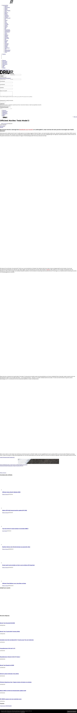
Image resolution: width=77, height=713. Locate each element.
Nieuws (3, 67)
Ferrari (6, 20)
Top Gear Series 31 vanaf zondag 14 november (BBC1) (15, 528)
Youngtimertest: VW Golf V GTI (7, 648)
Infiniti (6, 25)
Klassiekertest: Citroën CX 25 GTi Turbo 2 (10, 656)
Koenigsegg (7, 29)
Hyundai (6, 24)
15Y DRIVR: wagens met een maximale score (10, 699)
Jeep (6, 27)
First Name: (2, 81)
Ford (6, 22)
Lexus (6, 32)
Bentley (6, 12)
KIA (5, 28)
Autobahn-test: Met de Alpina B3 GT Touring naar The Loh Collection (17, 639)
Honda (6, 23)
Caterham (7, 15)
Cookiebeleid (22, 711)
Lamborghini (7, 30)
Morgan (6, 40)
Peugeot (7, 43)
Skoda (6, 46)
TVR (5, 48)
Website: (2, 87)
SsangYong (7, 47)
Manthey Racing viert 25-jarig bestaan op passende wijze (16, 546)
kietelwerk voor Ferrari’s (26, 129)
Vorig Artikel (3, 464)
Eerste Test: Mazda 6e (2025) (7, 665)
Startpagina (2, 126)
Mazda (6, 36)
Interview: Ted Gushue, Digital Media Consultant (16, 464)
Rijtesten (4, 60)
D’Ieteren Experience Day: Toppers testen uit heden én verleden (16, 682)
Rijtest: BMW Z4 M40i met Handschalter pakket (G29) (13, 690)
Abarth (6, 6)
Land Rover (7, 31)
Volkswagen (7, 51)
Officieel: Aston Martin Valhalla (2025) (11, 492)
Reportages (4, 61)
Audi (6, 11)
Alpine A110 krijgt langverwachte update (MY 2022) (14, 510)
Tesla (10, 457)
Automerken (5, 5)
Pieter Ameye (4, 123)
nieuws (4, 457)
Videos (3, 65)
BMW (6, 13)
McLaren (6, 37)
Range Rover (7, 50)
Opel (6, 42)
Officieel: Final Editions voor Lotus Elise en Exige (14, 583)
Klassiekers (4, 63)
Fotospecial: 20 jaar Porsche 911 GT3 (15, 465)
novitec (7, 457)
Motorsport (4, 64)
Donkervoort (7, 18)
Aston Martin (7, 10)
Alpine (6, 9)
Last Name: (2, 84)
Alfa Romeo (7, 7)
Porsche (6, 44)
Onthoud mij (3, 77)
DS (5, 19)
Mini (5, 39)
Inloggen (2, 69)
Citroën (6, 17)
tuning (13, 457)
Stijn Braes (4, 530)
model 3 (1, 457)
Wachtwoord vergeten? (5, 78)
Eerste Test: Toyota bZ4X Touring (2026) (10, 631)
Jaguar (6, 26)
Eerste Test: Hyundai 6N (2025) (7, 623)
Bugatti (6, 14)
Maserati (6, 35)
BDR (3, 66)
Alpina (6, 8)
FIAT (6, 21)
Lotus (6, 34)
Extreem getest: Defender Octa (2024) (9, 673)
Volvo (6, 52)
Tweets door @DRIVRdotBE (6, 705)
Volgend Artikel (3, 465)
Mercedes (7, 38)
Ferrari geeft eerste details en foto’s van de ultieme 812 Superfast (18, 565)
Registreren (7, 69)
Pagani (6, 45)
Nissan (6, 41)
